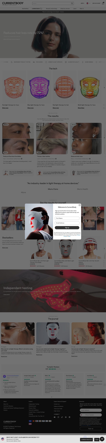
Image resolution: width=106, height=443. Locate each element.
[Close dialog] (80, 205)
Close (96, 439)
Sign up (67, 227)
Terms (68, 236)
